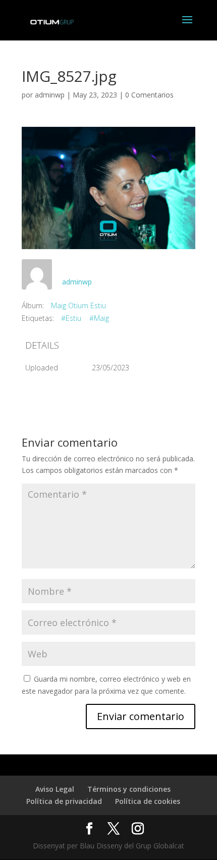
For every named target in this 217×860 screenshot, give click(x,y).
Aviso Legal (54, 789)
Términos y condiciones (129, 789)
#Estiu (71, 318)
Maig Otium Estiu (78, 305)
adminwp (50, 95)
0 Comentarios (149, 95)
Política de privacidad (64, 801)
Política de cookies (147, 801)
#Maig (99, 318)
